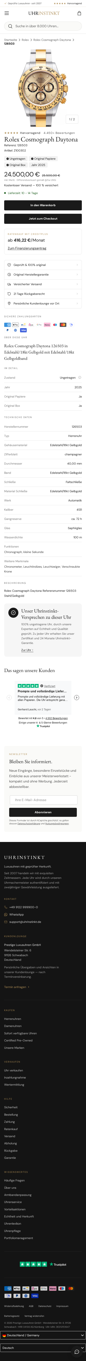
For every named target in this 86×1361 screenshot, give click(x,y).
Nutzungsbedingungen (57, 823)
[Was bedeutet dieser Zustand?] (80, 377)
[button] (79, 13)
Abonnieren (43, 812)
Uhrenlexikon (12, 1223)
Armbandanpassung (18, 1195)
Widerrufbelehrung (14, 1306)
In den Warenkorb (43, 205)
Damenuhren (13, 1026)
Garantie (10, 1158)
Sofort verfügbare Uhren (20, 1033)
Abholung (10, 1143)
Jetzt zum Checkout (43, 218)
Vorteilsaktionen (14, 1209)
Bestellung (11, 1114)
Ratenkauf (11, 1129)
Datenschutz (44, 1306)
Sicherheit (11, 1107)
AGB (31, 1306)
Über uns (10, 1188)
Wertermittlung (14, 1084)
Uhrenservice (13, 1202)
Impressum (62, 1306)
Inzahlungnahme (15, 1077)
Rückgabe (11, 1151)
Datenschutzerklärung (29, 823)
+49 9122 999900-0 (23, 907)
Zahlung (9, 1122)
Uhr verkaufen (13, 1070)
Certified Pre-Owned (18, 1040)
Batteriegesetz (11, 1315)
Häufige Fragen (14, 1180)
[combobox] (43, 26)
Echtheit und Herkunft (19, 1216)
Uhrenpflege (12, 1231)
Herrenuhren (12, 1019)
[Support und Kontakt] (77, 1352)
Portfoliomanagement (18, 1238)
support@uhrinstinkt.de (25, 922)
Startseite (10, 40)
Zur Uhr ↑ (27, 650)
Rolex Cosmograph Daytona (52, 40)
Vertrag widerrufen (34, 1315)
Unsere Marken (14, 1048)
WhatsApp (16, 914)
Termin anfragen (15, 987)
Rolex (25, 40)
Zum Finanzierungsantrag (27, 248)
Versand (9, 1136)
